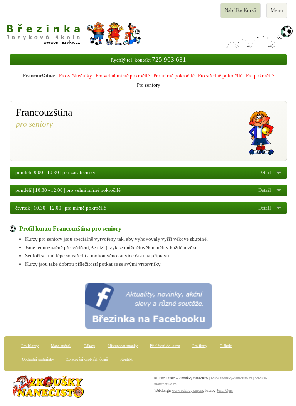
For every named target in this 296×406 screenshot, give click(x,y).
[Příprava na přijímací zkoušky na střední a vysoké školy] (48, 388)
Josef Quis (225, 390)
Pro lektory (30, 346)
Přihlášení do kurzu (165, 346)
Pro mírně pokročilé (174, 76)
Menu (278, 12)
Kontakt (126, 359)
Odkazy (89, 346)
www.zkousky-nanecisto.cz (231, 378)
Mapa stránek (61, 346)
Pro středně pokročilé (220, 76)
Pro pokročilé (260, 76)
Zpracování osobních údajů (87, 359)
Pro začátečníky (75, 76)
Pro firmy (199, 346)
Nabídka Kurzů (240, 12)
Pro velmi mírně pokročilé (123, 76)
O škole (226, 346)
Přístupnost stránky (123, 346)
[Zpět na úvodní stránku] (148, 34)
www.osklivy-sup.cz (187, 390)
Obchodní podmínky (38, 359)
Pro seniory (148, 85)
